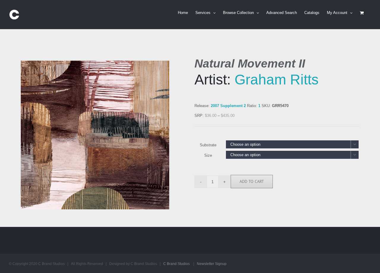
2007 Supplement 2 (228, 105)
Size (208, 155)
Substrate (208, 145)
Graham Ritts (277, 79)
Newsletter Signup (212, 264)
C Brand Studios (176, 264)
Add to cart (252, 181)
